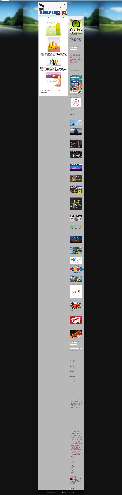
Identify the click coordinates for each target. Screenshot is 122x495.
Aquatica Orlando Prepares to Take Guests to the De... (76, 437)
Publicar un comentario (44, 94)
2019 (71, 461)
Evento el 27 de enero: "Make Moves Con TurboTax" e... (75, 421)
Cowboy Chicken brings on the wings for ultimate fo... (75, 448)
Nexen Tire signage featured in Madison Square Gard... (75, 427)
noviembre (73, 365)
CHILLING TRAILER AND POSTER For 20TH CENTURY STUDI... (76, 444)
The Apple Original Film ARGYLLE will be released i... (76, 389)
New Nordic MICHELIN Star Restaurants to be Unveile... (75, 425)
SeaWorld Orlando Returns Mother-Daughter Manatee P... (76, 417)
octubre (72, 366)
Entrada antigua (64, 98)
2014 (71, 467)
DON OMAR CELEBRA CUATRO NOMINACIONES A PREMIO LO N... (76, 411)
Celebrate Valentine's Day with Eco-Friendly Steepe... (76, 429)
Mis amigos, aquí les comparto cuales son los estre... (75, 452)
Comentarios (73, 49)
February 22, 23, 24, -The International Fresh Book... (75, 397)
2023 (71, 456)
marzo (72, 375)
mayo (72, 372)
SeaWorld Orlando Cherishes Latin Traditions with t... (76, 446)
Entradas (72, 47)
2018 (71, 462)
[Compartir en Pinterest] (59, 90)
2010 (71, 472)
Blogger (74, 492)
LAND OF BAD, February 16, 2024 (76, 403)
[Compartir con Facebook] (58, 90)
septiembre (73, 367)
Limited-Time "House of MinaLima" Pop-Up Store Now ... (76, 381)
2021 (71, 458)
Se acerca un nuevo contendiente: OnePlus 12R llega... (76, 391)
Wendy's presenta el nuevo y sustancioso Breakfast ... (75, 393)
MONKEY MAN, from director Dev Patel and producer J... (76, 387)
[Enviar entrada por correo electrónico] (54, 90)
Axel (75, 477)
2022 (71, 457)
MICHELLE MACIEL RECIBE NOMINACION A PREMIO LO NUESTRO (76, 408)
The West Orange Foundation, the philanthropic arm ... (76, 431)
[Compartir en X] (57, 90)
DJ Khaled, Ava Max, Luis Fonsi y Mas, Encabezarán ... (76, 423)
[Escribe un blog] (56, 90)
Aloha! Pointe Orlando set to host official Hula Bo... (76, 450)
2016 (71, 465)
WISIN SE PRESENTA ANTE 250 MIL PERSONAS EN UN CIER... (76, 413)
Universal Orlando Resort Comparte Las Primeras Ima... (76, 379)
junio (72, 371)
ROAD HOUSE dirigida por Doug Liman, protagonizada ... (76, 385)
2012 (71, 470)
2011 (71, 471)
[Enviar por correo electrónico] (55, 90)
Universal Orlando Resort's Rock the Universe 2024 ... (76, 419)
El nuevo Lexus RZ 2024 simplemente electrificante (75, 454)
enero (72, 377)
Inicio (55, 98)
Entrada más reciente (44, 98)
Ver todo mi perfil (72, 483)
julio (72, 370)
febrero (72, 376)
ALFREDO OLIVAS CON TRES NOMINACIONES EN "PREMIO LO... (76, 405)
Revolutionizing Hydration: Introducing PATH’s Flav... (75, 415)
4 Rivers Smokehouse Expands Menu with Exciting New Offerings (75, 62)
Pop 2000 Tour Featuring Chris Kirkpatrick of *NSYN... (76, 399)
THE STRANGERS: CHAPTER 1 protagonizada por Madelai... (76, 442)
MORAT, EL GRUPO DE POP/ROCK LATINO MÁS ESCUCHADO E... (76, 395)
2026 (71, 361)
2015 (71, 466)
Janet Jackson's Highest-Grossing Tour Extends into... (76, 433)
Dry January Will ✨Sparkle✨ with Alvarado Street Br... (76, 440)
